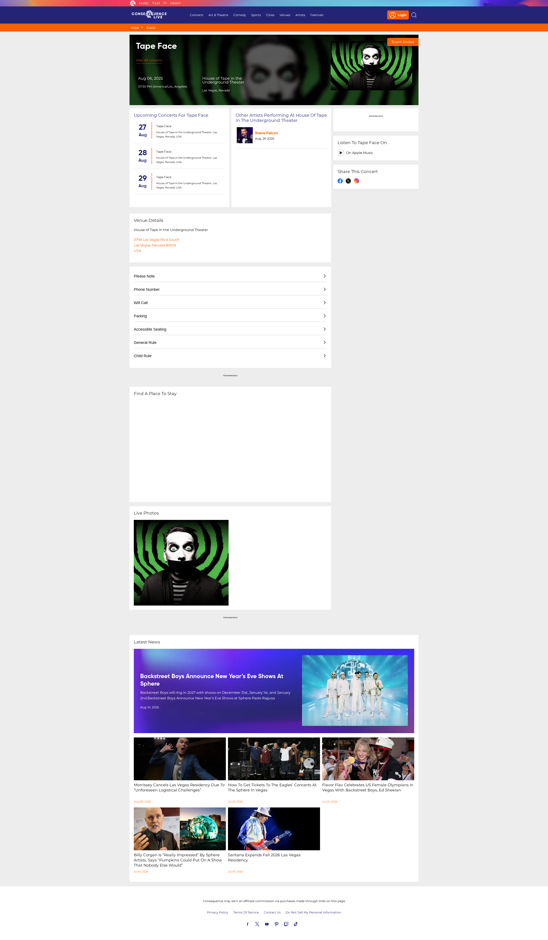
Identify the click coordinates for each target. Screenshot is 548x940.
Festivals (316, 15)
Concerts (196, 15)
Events (151, 27)
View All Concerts (149, 60)
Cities (270, 15)
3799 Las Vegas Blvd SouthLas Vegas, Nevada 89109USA (156, 245)
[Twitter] (262, 924)
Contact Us (272, 912)
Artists (300, 15)
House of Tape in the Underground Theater (223, 80)
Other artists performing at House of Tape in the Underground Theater (281, 118)
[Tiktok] (301, 924)
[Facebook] (252, 924)
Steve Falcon (266, 133)
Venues (285, 15)
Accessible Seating (150, 329)
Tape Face (163, 126)
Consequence (133, 3)
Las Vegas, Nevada (216, 90)
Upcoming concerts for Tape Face (171, 115)
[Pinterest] (281, 924)
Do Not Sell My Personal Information (313, 912)
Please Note (144, 276)
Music (144, 3)
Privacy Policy (217, 912)
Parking (140, 316)
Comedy (239, 15)
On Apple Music (359, 153)
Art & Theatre (218, 15)
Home (135, 27)
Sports (256, 15)
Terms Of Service (246, 912)
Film (156, 3)
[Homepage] (151, 15)
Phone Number (147, 289)
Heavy (175, 3)
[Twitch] (291, 924)
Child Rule (143, 356)
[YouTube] (272, 924)
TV (165, 3)
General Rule (145, 342)
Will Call (141, 303)
